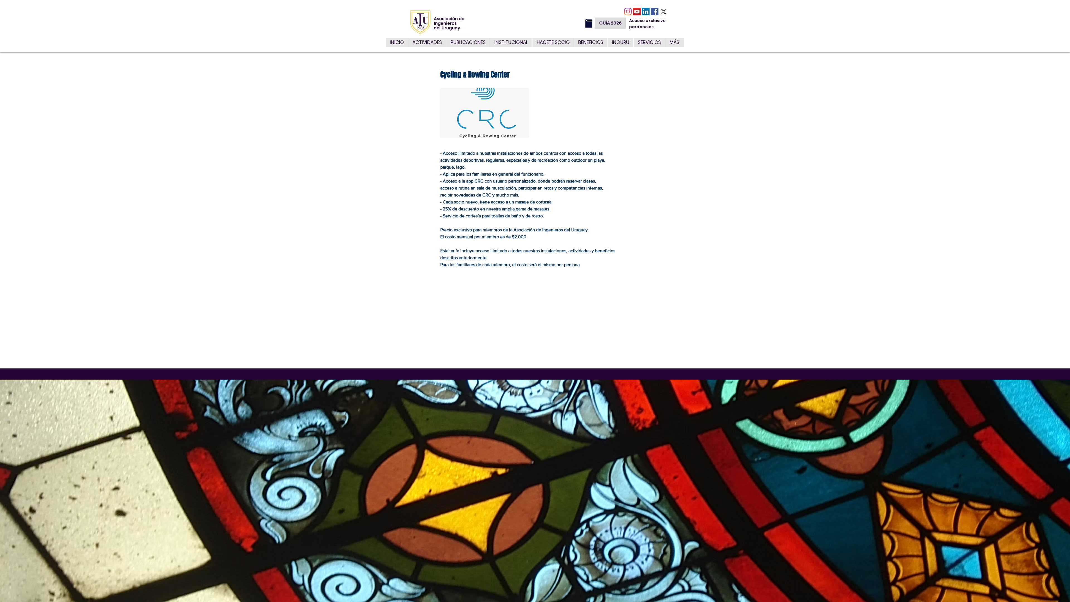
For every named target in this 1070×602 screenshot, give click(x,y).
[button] (649, 42)
